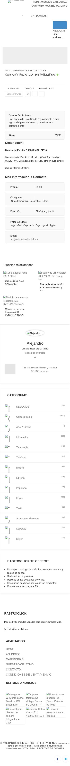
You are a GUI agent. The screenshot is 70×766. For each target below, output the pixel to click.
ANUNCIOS (46, 1)
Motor (40, 538)
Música (40, 467)
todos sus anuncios (35, 352)
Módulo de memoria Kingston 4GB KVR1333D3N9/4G (14, 312)
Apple (52, 225)
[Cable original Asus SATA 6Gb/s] (17, 274)
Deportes (40, 528)
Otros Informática (19, 200)
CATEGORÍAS (39, 15)
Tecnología (40, 447)
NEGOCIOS (40, 406)
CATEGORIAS (60, 1)
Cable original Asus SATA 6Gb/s (14, 282)
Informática (35, 200)
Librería (40, 477)
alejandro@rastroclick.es (24, 239)
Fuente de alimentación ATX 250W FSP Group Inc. (51, 287)
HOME (36, 1)
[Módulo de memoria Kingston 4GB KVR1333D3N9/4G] (17, 300)
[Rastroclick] (16, 1)
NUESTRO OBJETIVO (56, 5)
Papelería (40, 487)
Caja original (42, 225)
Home (7, 70)
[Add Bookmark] (28, 94)
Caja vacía (28, 225)
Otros (45, 200)
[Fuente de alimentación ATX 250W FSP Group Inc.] (52, 275)
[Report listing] (35, 93)
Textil (40, 508)
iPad (19, 225)
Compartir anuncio (14, 94)
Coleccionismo (40, 416)
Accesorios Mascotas (40, 518)
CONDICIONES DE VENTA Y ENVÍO (28, 674)
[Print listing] (42, 94)
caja (13, 225)
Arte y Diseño (40, 427)
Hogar (40, 498)
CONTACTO (38, 5)
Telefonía (40, 457)
